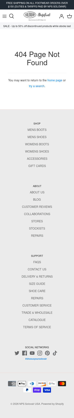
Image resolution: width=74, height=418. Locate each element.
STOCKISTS (37, 228)
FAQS (37, 262)
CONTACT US (37, 269)
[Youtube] (32, 353)
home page (54, 80)
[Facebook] (24, 353)
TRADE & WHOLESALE (37, 312)
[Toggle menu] (4, 16)
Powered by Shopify (52, 403)
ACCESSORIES (37, 158)
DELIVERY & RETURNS (37, 276)
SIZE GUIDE (37, 284)
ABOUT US (37, 192)
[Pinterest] (47, 353)
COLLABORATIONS (37, 214)
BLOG (37, 199)
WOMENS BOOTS (37, 144)
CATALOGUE (37, 320)
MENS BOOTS (37, 130)
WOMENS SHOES (37, 151)
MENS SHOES (37, 137)
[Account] (60, 16)
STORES (37, 221)
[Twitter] (17, 353)
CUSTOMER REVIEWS (37, 207)
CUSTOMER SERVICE (37, 305)
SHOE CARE (37, 291)
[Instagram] (39, 353)
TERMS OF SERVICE (37, 327)
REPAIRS (37, 235)
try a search (36, 86)
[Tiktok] (55, 353)
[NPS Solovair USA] (37, 16)
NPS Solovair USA (29, 403)
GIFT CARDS (37, 166)
